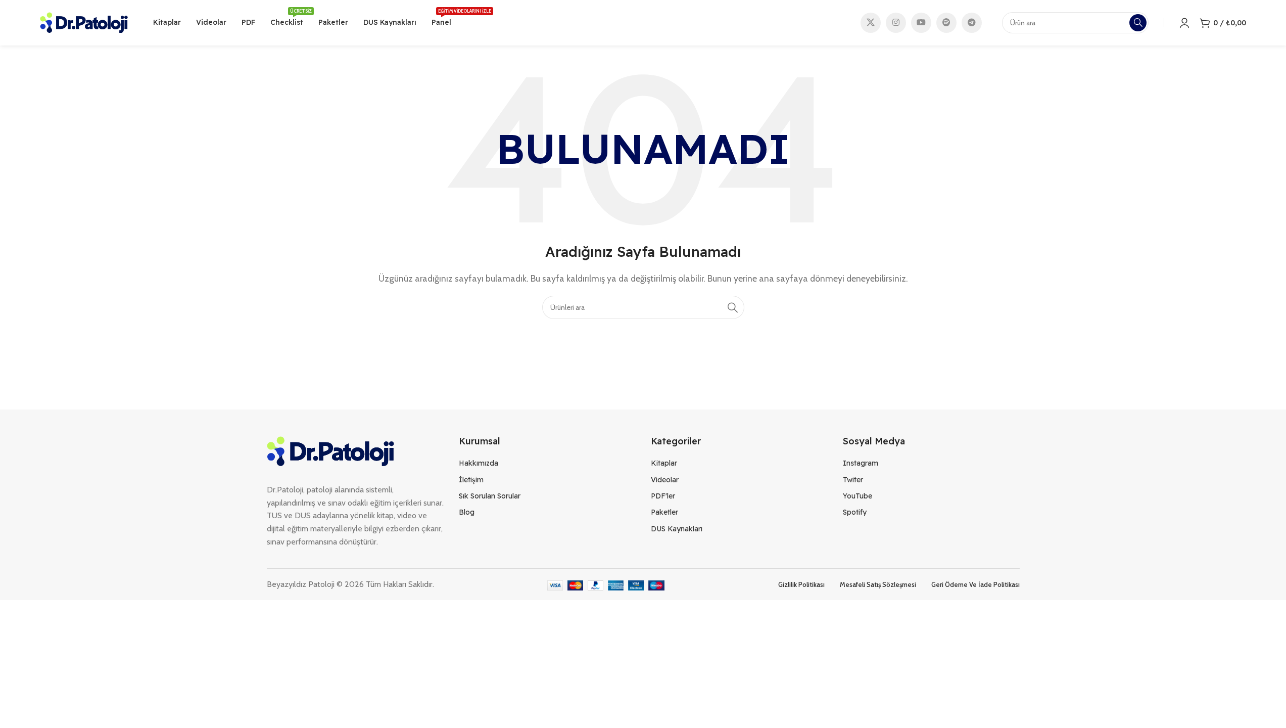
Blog (466, 512)
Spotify (855, 512)
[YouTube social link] (921, 23)
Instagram (860, 463)
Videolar (665, 479)
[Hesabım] (1184, 23)
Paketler (664, 512)
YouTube (857, 495)
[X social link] (871, 23)
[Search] (732, 307)
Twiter (853, 479)
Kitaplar (664, 463)
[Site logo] (84, 22)
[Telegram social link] (972, 23)
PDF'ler (663, 495)
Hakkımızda (478, 463)
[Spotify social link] (946, 23)
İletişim (471, 479)
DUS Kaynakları (676, 528)
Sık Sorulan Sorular (489, 495)
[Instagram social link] (896, 23)
